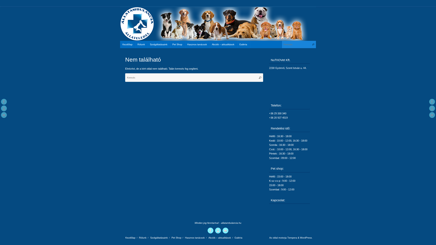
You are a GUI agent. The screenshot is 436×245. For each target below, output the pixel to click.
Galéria (238, 237)
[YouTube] (4, 115)
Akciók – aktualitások (219, 237)
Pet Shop (176, 237)
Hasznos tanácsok (195, 237)
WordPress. (306, 237)
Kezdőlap (130, 237)
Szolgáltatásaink (159, 237)
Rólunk (142, 237)
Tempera (292, 237)
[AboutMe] (4, 108)
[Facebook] (4, 102)
